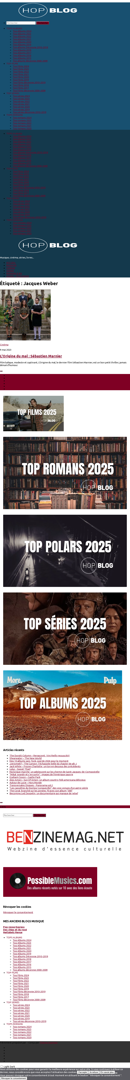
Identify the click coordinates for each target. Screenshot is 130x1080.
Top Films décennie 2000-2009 (29, 90)
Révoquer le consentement (18, 912)
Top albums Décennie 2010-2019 (30, 47)
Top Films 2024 (21, 66)
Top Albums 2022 (22, 36)
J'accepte (82, 1072)
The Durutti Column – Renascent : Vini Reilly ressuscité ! (40, 755)
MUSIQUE (11, 265)
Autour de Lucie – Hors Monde (26, 782)
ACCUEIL (11, 262)
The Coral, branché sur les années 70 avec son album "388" (41, 790)
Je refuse (93, 1072)
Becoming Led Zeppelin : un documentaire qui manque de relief (44, 793)
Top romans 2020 (22, 128)
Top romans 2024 (22, 117)
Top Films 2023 (21, 69)
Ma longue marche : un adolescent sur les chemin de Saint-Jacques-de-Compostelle (55, 771)
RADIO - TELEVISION (17, 276)
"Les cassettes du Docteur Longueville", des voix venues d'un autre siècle (49, 788)
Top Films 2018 (21, 85)
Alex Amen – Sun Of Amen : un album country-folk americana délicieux (48, 780)
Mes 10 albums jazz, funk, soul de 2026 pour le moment (39, 761)
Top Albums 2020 (22, 42)
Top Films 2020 (21, 77)
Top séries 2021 (21, 104)
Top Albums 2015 (22, 58)
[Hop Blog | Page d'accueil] (39, 17)
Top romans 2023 (22, 120)
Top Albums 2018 (22, 50)
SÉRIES (10, 270)
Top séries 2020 (21, 106)
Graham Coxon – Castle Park (25, 777)
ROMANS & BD (14, 273)
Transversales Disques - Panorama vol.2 (31, 785)
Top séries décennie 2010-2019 (29, 112)
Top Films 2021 (21, 74)
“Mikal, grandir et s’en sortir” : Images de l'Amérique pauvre (41, 774)
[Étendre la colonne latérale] (1, 371)
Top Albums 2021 (22, 39)
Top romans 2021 (22, 125)
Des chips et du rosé (15, 929)
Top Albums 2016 (22, 55)
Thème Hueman (49, 1042)
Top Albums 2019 (22, 44)
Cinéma (4, 344)
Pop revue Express (14, 927)
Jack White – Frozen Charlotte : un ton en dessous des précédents (45, 766)
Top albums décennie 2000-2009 (30, 60)
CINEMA (10, 268)
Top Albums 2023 (22, 33)
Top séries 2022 (21, 101)
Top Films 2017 (21, 88)
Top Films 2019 (21, 79)
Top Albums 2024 (22, 31)
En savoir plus (107, 1072)
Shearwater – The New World (26, 758)
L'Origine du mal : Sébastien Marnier (31, 356)
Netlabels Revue (12, 932)
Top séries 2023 (21, 98)
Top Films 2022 (21, 71)
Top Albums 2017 (22, 52)
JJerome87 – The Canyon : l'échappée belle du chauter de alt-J (43, 763)
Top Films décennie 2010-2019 (29, 82)
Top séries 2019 (21, 109)
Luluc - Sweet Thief (20, 769)
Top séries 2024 (21, 96)
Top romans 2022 (22, 123)
